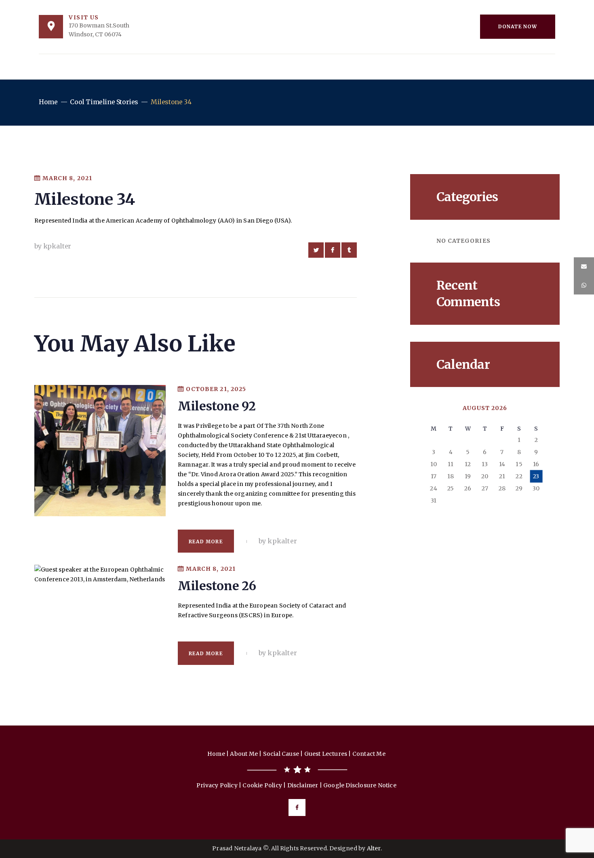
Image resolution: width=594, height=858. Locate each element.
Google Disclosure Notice (360, 785)
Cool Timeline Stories (104, 102)
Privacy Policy (217, 785)
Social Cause (281, 753)
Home (48, 102)
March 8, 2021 (67, 178)
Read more (206, 541)
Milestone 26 (217, 585)
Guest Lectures (326, 753)
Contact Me (369, 753)
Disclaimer (302, 785)
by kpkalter (52, 246)
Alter (374, 848)
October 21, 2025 (216, 389)
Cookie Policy (262, 785)
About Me (244, 753)
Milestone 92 (216, 406)
